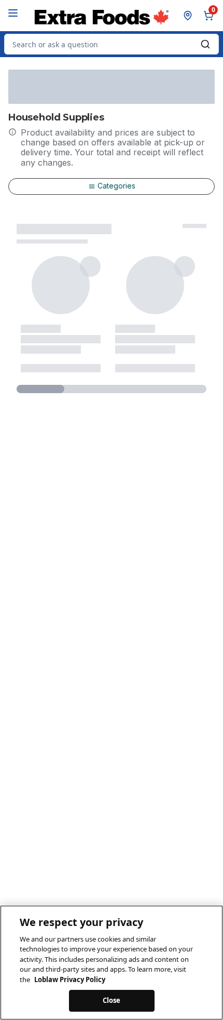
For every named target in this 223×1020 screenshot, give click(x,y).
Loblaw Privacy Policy (69, 979)
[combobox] (111, 44)
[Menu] (13, 13)
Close (112, 1000)
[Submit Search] (205, 44)
